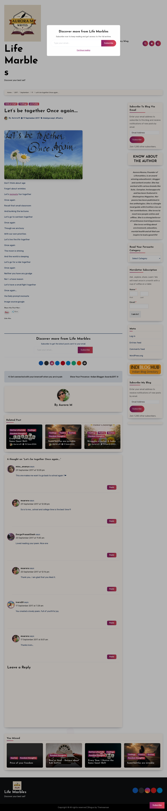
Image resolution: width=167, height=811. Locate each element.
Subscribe (108, 43)
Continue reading (83, 50)
